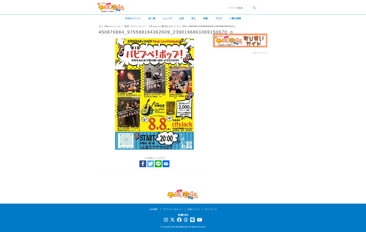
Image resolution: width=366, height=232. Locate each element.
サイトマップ (211, 209)
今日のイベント (133, 18)
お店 (181, 18)
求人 (193, 18)
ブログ (218, 18)
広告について (194, 209)
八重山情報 (235, 18)
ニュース (167, 18)
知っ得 (151, 18)
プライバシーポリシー (173, 209)
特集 (205, 18)
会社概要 (154, 209)
